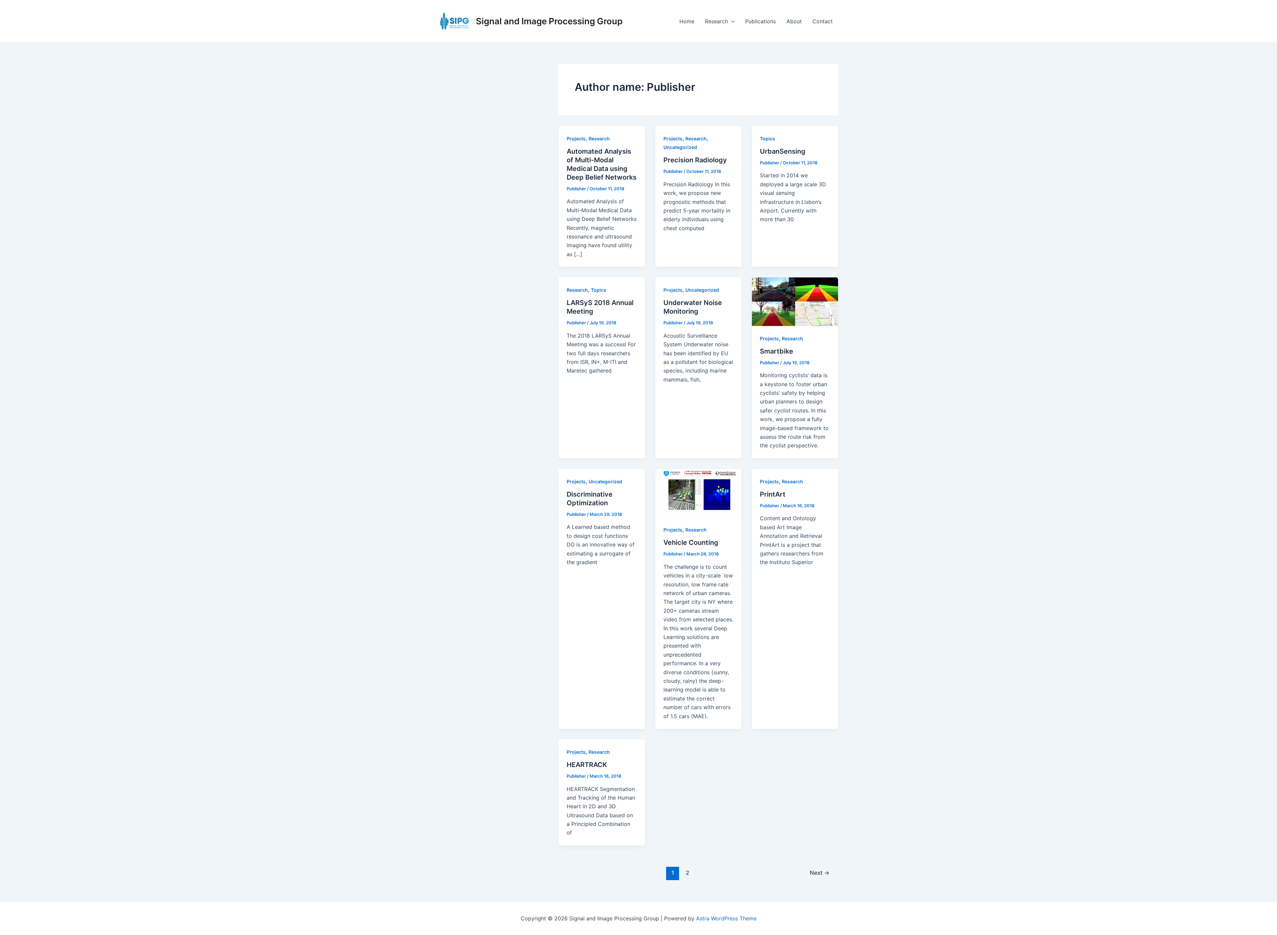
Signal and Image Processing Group (549, 21)
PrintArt (772, 494)
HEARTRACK (587, 765)
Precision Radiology (695, 160)
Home (686, 21)
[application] (731, 21)
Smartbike (776, 351)
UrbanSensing (782, 151)
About (794, 21)
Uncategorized (680, 147)
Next (819, 872)
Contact (822, 21)
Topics (767, 138)
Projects (576, 138)
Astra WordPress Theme (726, 918)
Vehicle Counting (690, 542)
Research (716, 21)
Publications (760, 21)
